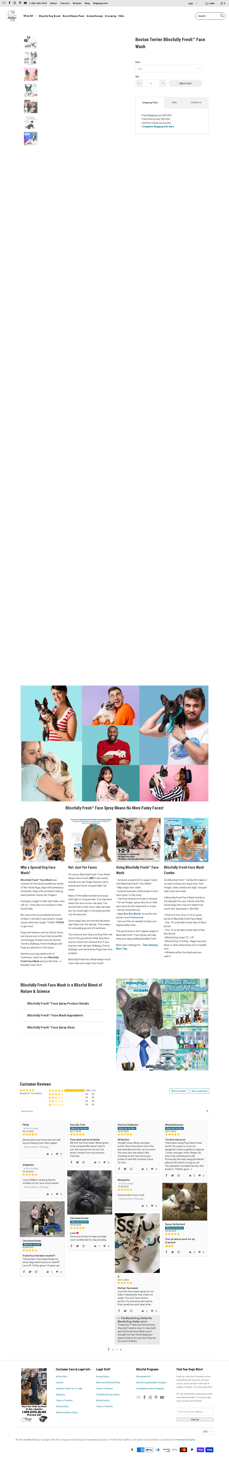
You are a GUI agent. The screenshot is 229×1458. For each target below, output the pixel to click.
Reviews (77, 3)
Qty (137, 76)
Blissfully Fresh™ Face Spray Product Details (58, 1003)
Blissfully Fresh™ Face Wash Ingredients (55, 1015)
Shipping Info (100, 3)
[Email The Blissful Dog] (4, 3)
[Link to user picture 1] (89, 1192)
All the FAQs (61, 1376)
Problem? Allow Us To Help (69, 1388)
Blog (87, 3)
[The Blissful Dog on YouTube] (25, 3)
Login (212, 3)
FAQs (174, 102)
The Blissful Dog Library (107, 1394)
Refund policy (102, 1400)
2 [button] (113, 1349)
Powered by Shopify (185, 1439)
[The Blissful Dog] (11, 16)
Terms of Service (64, 1400)
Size (137, 62)
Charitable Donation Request (150, 1388)
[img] (42, 1134)
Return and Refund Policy (108, 1382)
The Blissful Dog (31, 1439)
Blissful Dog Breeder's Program (151, 1382)
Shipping (60, 1394)
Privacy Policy (62, 1406)
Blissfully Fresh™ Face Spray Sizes (51, 1027)
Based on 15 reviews (31, 1093)
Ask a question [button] (199, 1091)
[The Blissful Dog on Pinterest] (19, 3)
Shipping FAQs (150, 102)
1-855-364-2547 (38, 3)
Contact (65, 3)
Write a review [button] (178, 1091)
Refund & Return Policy (67, 1412)
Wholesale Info (143, 1376)
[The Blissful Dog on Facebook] (9, 3)
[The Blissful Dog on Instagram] (14, 3)
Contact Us (196, 102)
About (53, 3)
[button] (30, 16)
